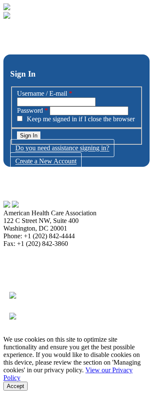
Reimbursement (108, 251)
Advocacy (17, 259)
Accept (15, 386)
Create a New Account (45, 161)
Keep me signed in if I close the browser (81, 119)
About (11, 251)
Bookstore (36, 251)
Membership (68, 251)
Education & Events (74, 274)
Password (30, 110)
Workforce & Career (30, 282)
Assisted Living (24, 274)
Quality (113, 274)
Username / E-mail (42, 93)
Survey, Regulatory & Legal (58, 266)
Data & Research (56, 259)
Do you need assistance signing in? (62, 148)
